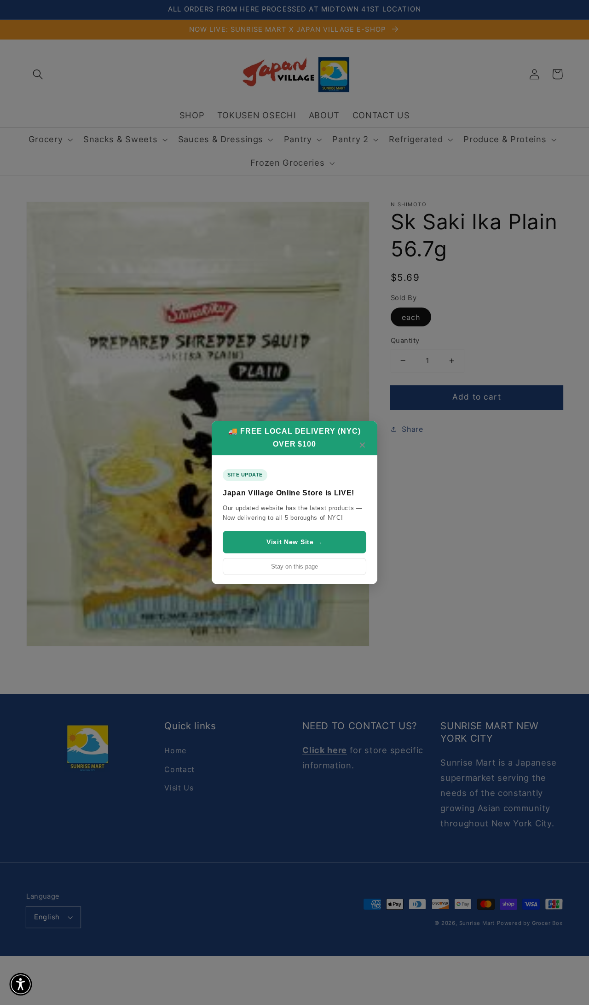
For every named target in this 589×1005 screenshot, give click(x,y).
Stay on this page (294, 566)
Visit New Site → (294, 542)
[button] (20, 984)
